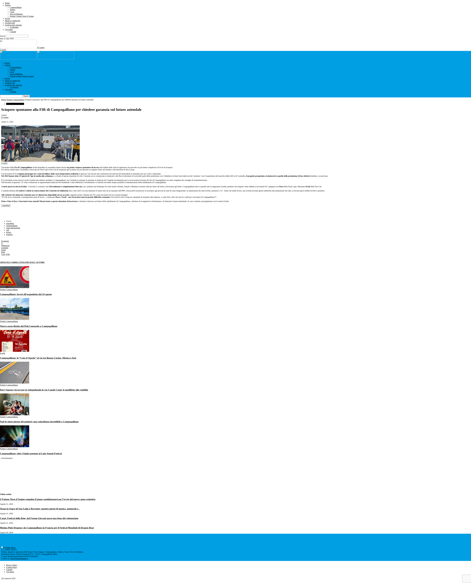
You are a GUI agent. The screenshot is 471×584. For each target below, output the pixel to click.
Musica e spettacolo (12, 21)
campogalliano (11, 226)
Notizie (8, 5)
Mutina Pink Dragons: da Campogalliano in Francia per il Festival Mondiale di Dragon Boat (47, 527)
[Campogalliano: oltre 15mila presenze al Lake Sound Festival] (14, 446)
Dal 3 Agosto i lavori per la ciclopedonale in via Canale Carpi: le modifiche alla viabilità (44, 390)
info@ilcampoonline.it (19, 558)
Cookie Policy (11, 567)
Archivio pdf (10, 23)
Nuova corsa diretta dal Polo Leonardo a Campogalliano (28, 326)
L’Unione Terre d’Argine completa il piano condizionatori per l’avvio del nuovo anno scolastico (47, 499)
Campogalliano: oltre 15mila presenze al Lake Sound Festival (31, 453)
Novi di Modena (16, 14)
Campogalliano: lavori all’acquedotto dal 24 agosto (26, 294)
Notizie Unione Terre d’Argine (22, 16)
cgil (7, 230)
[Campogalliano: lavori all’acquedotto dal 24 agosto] (14, 287)
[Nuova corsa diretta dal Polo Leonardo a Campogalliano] (14, 319)
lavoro (8, 232)
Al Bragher (14, 27)
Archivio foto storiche (13, 25)
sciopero (9, 234)
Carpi (12, 12)
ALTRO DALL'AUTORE (33, 262)
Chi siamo (9, 29)
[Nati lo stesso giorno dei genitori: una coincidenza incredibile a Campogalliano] (14, 415)
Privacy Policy (11, 565)
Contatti (13, 32)
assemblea (10, 223)
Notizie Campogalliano (15, 100)
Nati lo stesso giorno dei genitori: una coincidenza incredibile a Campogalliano (39, 421)
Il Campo (4, 117)
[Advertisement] (30, 211)
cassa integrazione (13, 228)
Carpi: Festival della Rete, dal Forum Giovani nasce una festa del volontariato (39, 518)
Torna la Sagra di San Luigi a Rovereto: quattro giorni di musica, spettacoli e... (40, 508)
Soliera (12, 10)
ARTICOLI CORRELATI (11, 262)
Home (7, 3)
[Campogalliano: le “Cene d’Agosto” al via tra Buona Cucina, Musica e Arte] (14, 351)
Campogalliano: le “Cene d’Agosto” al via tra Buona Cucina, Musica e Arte (38, 358)
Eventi (7, 18)
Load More (6, 206)
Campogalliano (16, 7)
